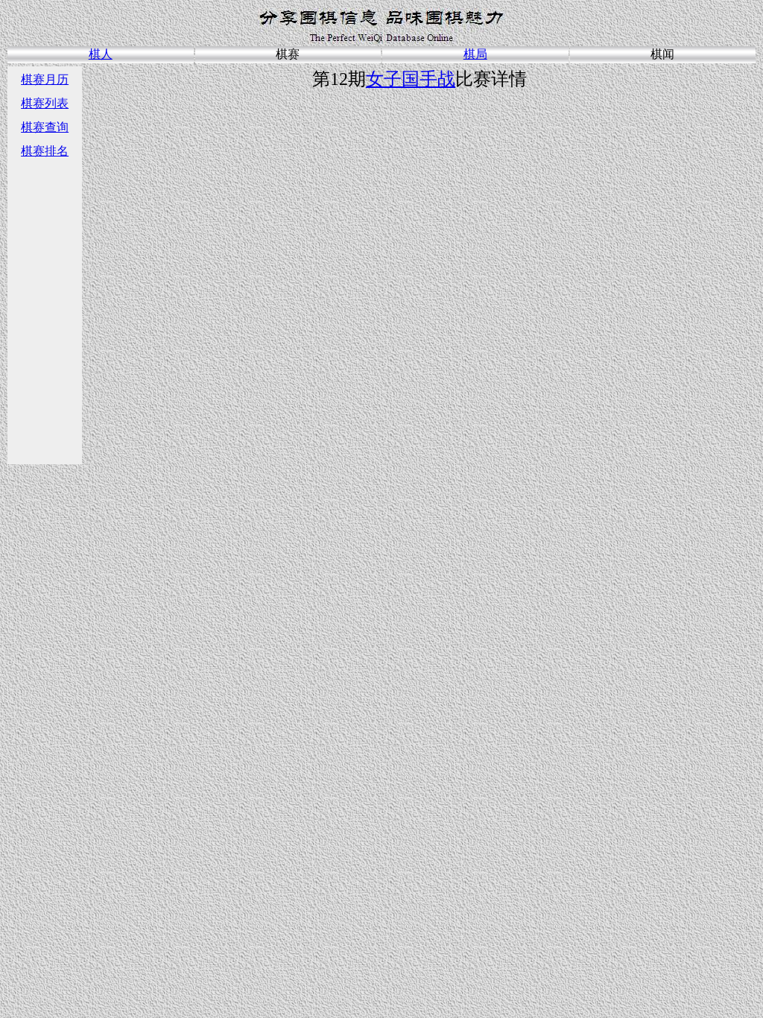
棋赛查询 (45, 127)
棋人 (101, 54)
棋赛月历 (45, 79)
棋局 (475, 54)
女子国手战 (410, 79)
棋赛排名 (45, 151)
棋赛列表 (45, 103)
